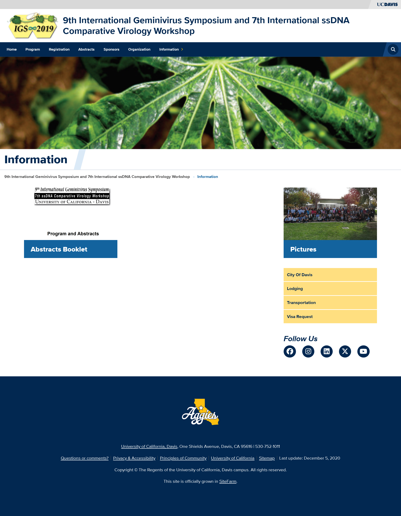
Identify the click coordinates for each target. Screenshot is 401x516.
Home (12, 49)
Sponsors (111, 49)
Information (169, 49)
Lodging (295, 288)
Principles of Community (183, 458)
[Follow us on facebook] (290, 351)
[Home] (32, 25)
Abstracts (86, 49)
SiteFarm (227, 481)
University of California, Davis (149, 446)
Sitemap (267, 458)
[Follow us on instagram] (308, 351)
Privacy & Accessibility (134, 458)
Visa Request (300, 316)
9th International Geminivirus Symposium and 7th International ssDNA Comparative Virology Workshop (206, 25)
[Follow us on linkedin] (327, 351)
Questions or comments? (85, 458)
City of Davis (299, 274)
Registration (59, 49)
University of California (232, 458)
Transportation (301, 302)
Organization (139, 49)
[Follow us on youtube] (363, 351)
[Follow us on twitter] (345, 351)
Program (32, 49)
